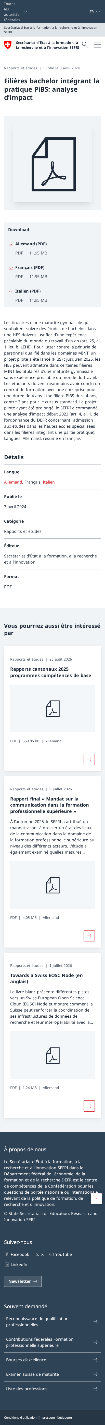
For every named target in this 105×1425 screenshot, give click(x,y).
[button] (96, 1198)
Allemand (13, 482)
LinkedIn (19, 1264)
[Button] (89, 759)
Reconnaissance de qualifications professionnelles (38, 1321)
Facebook (20, 1254)
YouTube (63, 1254)
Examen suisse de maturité (32, 1374)
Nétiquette (64, 1417)
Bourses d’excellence (26, 1360)
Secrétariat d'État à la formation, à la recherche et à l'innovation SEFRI (47, 45)
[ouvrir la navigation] (97, 45)
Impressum (46, 1417)
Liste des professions (26, 1388)
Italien (49, 482)
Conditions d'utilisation (20, 1417)
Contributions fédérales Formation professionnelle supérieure (40, 1342)
